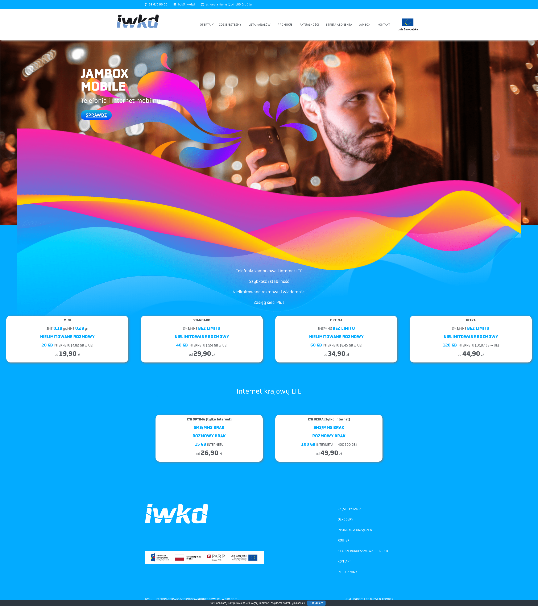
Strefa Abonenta (339, 24)
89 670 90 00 (158, 4)
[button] (96, 115)
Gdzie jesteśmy (230, 24)
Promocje (285, 24)
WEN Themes (383, 599)
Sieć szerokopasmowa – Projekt (364, 551)
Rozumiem (316, 603)
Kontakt (383, 24)
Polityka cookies (295, 603)
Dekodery (345, 519)
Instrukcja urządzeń (355, 530)
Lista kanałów (259, 24)
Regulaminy (347, 572)
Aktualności (309, 24)
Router (343, 540)
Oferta (205, 24)
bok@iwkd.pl (186, 4)
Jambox (364, 24)
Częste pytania (349, 509)
